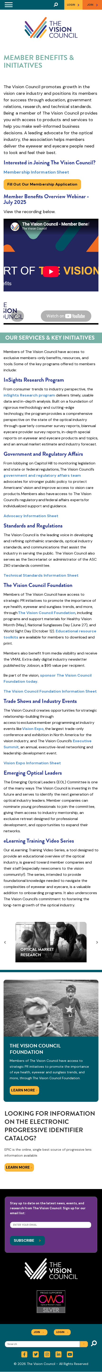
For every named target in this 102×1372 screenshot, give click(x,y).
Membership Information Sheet (36, 172)
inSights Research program (29, 395)
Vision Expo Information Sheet (32, 763)
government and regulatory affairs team (42, 475)
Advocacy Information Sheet (31, 515)
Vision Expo (33, 728)
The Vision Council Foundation (46, 612)
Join (39, 1332)
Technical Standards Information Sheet (41, 575)
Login (73, 5)
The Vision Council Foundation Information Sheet (50, 691)
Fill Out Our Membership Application (42, 184)
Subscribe (27, 1240)
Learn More (24, 1090)
